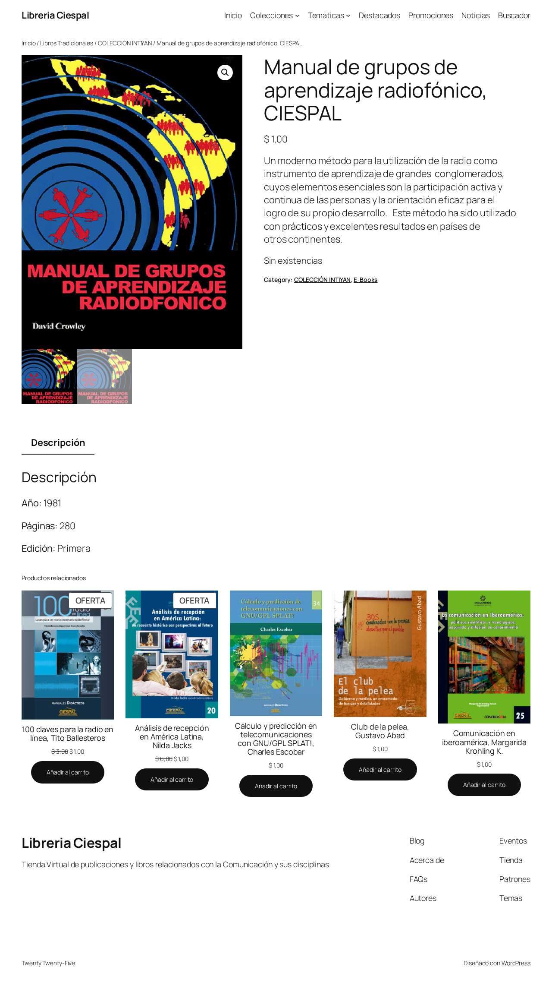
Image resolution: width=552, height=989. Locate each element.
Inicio (28, 43)
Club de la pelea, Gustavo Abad (380, 730)
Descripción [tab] (58, 442)
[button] (225, 72)
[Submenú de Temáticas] (348, 15)
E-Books (365, 279)
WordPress (516, 963)
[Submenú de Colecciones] (297, 15)
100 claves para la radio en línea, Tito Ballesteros (67, 733)
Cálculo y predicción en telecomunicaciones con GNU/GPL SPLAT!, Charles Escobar (276, 738)
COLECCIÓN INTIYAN (125, 43)
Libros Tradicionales (66, 43)
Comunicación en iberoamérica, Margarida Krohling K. (484, 742)
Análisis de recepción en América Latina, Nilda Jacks (172, 736)
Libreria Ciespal (55, 15)
